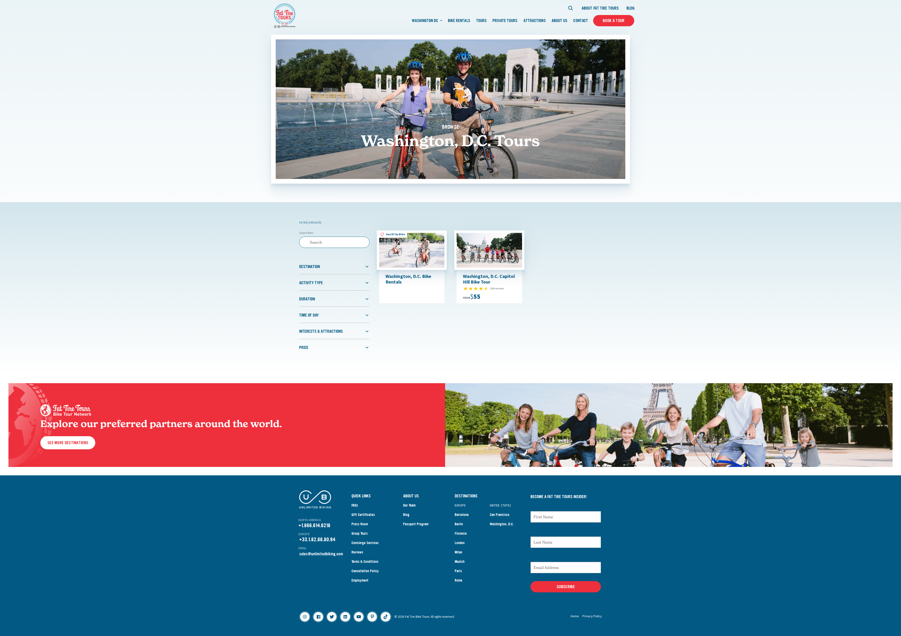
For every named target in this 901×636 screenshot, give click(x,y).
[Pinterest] (372, 616)
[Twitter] (331, 616)
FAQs (354, 505)
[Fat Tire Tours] (285, 15)
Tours (481, 20)
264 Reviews (497, 288)
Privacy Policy (592, 616)
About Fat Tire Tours (600, 8)
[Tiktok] (385, 616)
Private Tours (504, 20)
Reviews (357, 552)
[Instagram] (304, 616)
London (460, 542)
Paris (458, 570)
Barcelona (462, 514)
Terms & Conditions (364, 561)
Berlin (459, 524)
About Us (560, 20)
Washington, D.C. (502, 524)
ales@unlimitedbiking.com (322, 554)
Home (575, 616)
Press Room (359, 524)
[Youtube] (358, 616)
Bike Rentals (459, 20)
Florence (461, 533)
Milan (458, 552)
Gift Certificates (363, 514)
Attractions (534, 20)
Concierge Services (365, 542)
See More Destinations (67, 443)
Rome (458, 580)
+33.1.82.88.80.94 (317, 539)
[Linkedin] (345, 616)
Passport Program (415, 524)
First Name (541, 506)
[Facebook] (318, 616)
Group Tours (359, 533)
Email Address (545, 557)
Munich (460, 561)
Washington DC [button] (425, 20)
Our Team (409, 505)
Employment (359, 580)
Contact (580, 20)
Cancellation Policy (365, 570)
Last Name (541, 532)
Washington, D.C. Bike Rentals (408, 279)
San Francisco (499, 514)
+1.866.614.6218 (314, 525)
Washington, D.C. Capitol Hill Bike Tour (489, 279)
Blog (630, 8)
